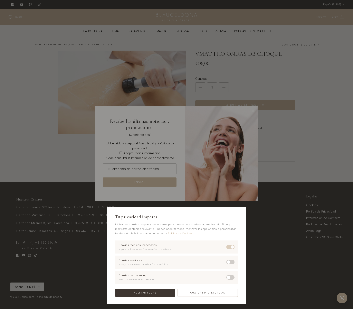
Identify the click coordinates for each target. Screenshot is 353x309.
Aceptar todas (145, 292)
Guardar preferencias (207, 292)
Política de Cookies (180, 233)
